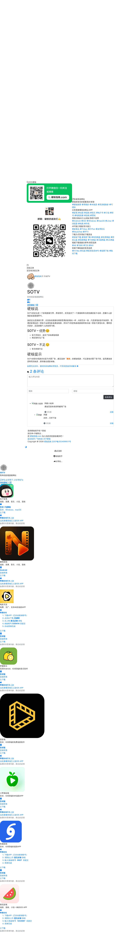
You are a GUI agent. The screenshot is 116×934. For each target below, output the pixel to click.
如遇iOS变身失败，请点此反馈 (12, 523)
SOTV (2, 472)
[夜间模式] (26, 447)
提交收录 (31, 439)
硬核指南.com (35, 436)
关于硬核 (47, 439)
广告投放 (39, 439)
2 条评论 (37, 371)
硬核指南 (38, 276)
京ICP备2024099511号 (61, 441)
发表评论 (108, 397)
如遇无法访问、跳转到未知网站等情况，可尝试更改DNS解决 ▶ (53, 366)
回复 (112, 412)
